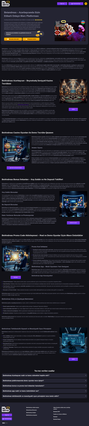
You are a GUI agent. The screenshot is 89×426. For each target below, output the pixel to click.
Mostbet (55, 416)
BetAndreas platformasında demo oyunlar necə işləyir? (23, 380)
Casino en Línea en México (60, 414)
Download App (76, 3)
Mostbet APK (56, 411)
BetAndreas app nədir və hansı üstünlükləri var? (21, 391)
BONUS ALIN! (73, 222)
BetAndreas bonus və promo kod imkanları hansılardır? (23, 386)
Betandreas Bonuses (31, 410)
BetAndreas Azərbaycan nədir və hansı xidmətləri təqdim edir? (26, 375)
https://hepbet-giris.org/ (23, 104)
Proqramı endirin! (32, 39)
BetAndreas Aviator (31, 412)
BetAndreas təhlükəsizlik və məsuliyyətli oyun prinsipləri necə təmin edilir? (31, 396)
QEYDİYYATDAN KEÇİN (16, 167)
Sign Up (62, 3)
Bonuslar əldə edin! (14, 39)
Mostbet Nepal (56, 419)
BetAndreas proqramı (31, 415)
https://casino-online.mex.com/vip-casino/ (61, 408)
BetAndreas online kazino (32, 407)
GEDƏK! (16, 277)
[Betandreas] (6, 3)
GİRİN (73, 109)
